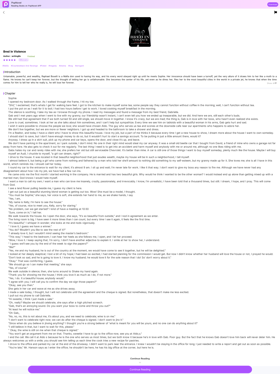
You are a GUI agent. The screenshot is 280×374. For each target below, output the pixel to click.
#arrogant (79, 66)
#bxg (71, 66)
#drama (63, 66)
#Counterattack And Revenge (24, 66)
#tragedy (53, 66)
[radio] (4, 60)
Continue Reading (140, 369)
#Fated (43, 66)
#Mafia (6, 66)
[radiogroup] (9, 60)
